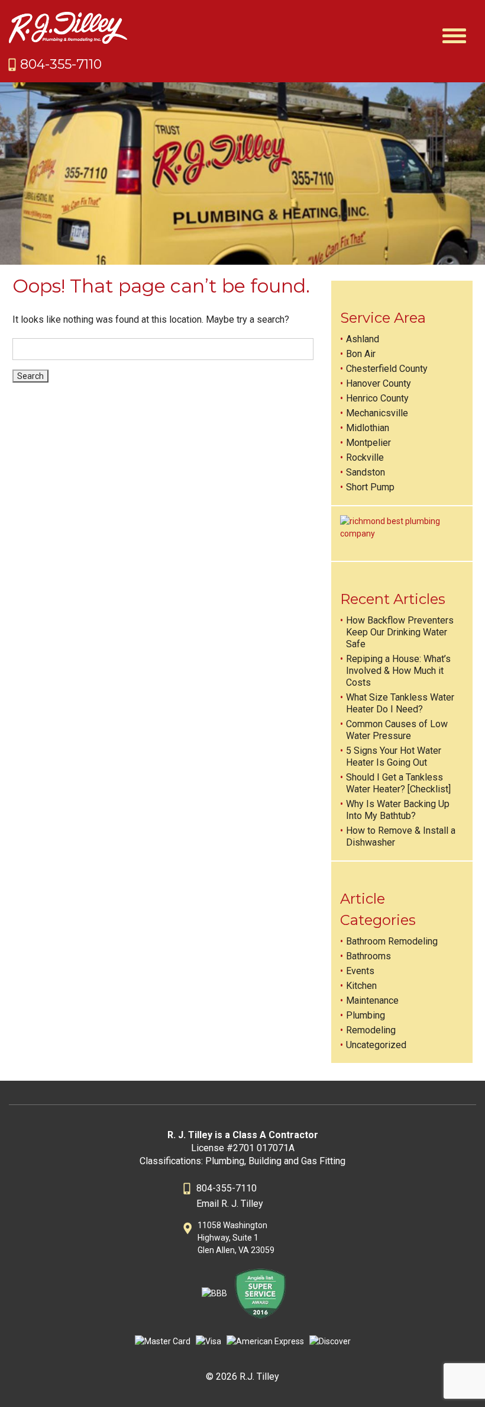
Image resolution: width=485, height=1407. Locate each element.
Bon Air (361, 353)
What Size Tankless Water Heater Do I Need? (400, 703)
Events (360, 970)
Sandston (365, 472)
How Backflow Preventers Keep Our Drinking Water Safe (400, 632)
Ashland (362, 339)
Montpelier (368, 442)
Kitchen (361, 985)
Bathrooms (368, 956)
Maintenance (372, 1000)
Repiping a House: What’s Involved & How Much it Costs (398, 670)
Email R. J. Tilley (229, 1203)
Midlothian (367, 427)
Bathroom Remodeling (392, 941)
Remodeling (371, 1030)
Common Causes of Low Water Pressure (397, 729)
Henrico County (377, 398)
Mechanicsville (377, 413)
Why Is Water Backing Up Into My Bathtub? (398, 809)
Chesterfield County (387, 368)
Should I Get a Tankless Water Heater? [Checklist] (398, 783)
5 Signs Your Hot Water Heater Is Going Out (393, 756)
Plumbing (365, 1015)
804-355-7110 (61, 64)
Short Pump (370, 487)
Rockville (365, 457)
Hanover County (378, 383)
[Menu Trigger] (454, 34)
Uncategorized (376, 1045)
